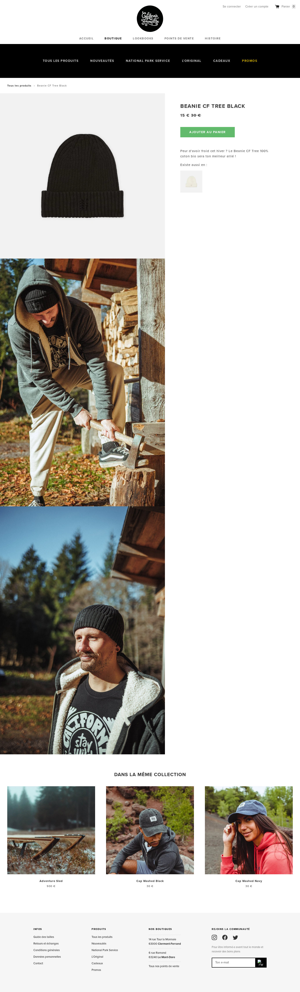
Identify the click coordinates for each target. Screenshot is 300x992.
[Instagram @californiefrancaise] (214, 937)
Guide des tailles (43, 937)
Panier (288, 6)
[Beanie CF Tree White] (191, 182)
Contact (38, 963)
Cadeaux (221, 61)
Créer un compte (256, 6)
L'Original (191, 61)
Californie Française (150, 19)
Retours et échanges (46, 943)
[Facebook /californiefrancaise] (225, 937)
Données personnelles (47, 957)
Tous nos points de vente (164, 966)
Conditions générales (46, 950)
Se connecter (232, 6)
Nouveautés (102, 61)
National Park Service (148, 61)
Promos (249, 61)
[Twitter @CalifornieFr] (235, 937)
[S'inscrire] (261, 963)
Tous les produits (61, 61)
